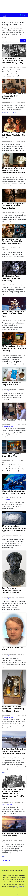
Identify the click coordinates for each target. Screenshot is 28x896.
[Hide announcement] (26, 6)
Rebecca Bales (21, 424)
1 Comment (7, 499)
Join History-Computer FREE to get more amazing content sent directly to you (12, 4)
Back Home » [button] (7, 860)
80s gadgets (10, 112)
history (3, 772)
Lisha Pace (20, 802)
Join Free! (13, 11)
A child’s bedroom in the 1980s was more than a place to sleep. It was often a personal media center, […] (13, 107)
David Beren (20, 389)
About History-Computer (13, 894)
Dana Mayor (20, 654)
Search (4, 37)
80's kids (4, 112)
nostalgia (16, 112)
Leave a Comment (9, 391)
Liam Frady (21, 758)
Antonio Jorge (22, 67)
